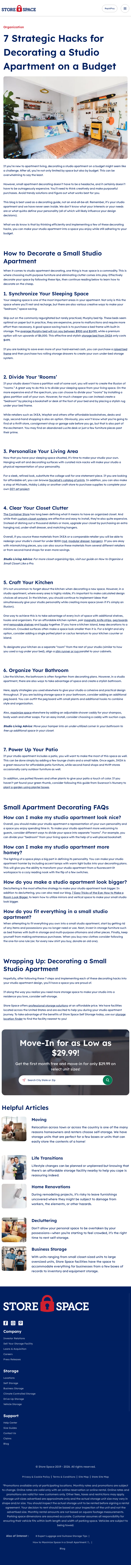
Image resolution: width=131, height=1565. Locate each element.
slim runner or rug (67, 651)
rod (65, 541)
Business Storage (13, 1388)
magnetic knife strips (97, 620)
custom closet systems (32, 518)
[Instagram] (13, 1323)
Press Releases (12, 1359)
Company (12, 1331)
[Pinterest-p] (20, 1323)
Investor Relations (14, 1338)
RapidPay (110, 8)
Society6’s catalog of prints (67, 480)
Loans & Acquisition (14, 1348)
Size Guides (10, 1427)
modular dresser (79, 541)
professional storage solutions (48, 1005)
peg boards (120, 620)
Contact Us (9, 1433)
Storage (11, 1371)
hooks (44, 624)
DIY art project (19, 489)
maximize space (21, 712)
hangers (96, 541)
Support (11, 1415)
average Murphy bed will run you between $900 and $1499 (58, 331)
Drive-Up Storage (13, 1398)
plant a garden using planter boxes (26, 787)
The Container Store (16, 514)
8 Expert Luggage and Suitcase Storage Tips (61, 1536)
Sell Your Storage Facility (18, 1343)
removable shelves (21, 624)
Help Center (10, 1422)
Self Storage (10, 1383)
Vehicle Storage (12, 1404)
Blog (6, 1443)
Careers (8, 1354)
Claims (7, 1438)
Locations (9, 1377)
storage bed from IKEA (97, 335)
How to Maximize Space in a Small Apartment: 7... (61, 1542)
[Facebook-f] (5, 1323)
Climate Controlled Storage (19, 1393)
